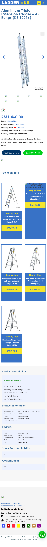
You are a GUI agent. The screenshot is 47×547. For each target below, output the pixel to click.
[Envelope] (33, 526)
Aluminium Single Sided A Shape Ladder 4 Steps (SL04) (35, 196)
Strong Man (12, 121)
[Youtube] (8, 526)
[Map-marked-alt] (39, 526)
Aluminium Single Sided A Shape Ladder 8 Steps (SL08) (35, 281)
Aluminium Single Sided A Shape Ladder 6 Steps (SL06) (11, 281)
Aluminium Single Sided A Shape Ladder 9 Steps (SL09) (11, 342)
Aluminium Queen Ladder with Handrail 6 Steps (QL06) (12, 219)
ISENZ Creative (32, 539)
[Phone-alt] (28, 526)
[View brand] (6, 110)
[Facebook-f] (3, 526)
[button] (39, 3)
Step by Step (12, 213)
